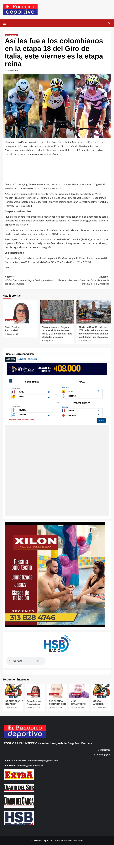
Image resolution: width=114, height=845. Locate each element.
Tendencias (10, 694)
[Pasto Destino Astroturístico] (20, 312)
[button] (5, 22)
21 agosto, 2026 (12, 334)
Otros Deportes (11, 35)
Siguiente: (83, 280)
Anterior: (29, 280)
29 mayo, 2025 (12, 71)
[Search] (109, 23)
